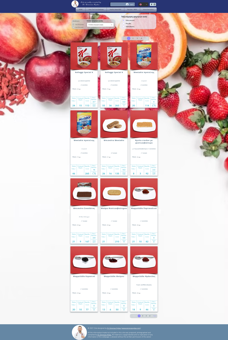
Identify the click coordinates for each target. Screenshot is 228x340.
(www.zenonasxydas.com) (131, 328)
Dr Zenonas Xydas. (104, 335)
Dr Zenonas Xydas (114, 328)
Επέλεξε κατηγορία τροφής (95, 20)
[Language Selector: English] (143, 4)
